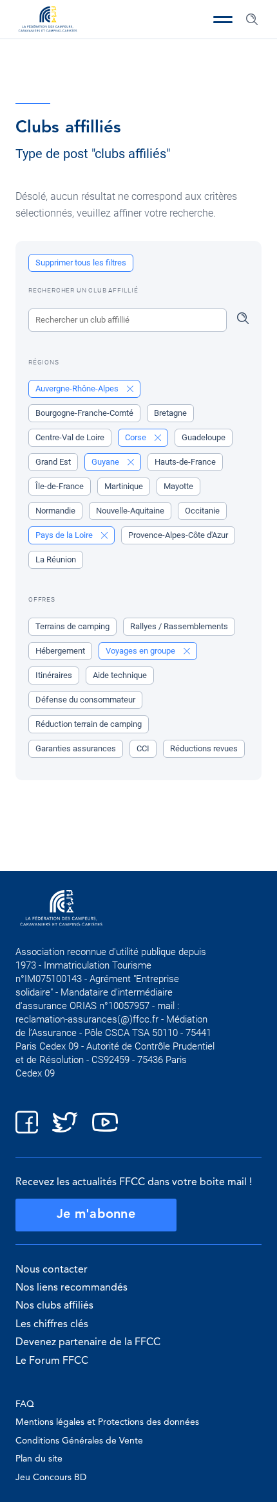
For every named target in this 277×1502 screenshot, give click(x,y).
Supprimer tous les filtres (80, 262)
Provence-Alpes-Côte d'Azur (178, 535)
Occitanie (202, 510)
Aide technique (120, 675)
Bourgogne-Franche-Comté (84, 413)
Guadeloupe (203, 437)
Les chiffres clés (51, 1324)
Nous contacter (51, 1270)
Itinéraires (53, 675)
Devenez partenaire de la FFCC (87, 1342)
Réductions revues (204, 748)
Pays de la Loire (65, 535)
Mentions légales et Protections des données (107, 1422)
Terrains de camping (72, 626)
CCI (143, 748)
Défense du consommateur (85, 699)
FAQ (24, 1404)
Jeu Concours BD (50, 1477)
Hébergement (60, 651)
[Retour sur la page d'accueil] (47, 20)
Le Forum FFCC (51, 1361)
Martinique (123, 486)
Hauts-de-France (185, 462)
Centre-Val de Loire (69, 437)
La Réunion (55, 559)
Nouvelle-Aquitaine (130, 510)
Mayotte (178, 486)
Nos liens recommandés (71, 1288)
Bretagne (170, 413)
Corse (136, 437)
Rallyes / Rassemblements (179, 626)
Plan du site (38, 1458)
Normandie (55, 510)
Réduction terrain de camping (88, 724)
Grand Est (53, 462)
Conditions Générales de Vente (79, 1440)
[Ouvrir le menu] (223, 19)
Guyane (106, 462)
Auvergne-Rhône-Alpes (77, 388)
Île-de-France (59, 486)
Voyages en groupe (141, 651)
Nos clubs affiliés (54, 1306)
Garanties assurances (75, 748)
